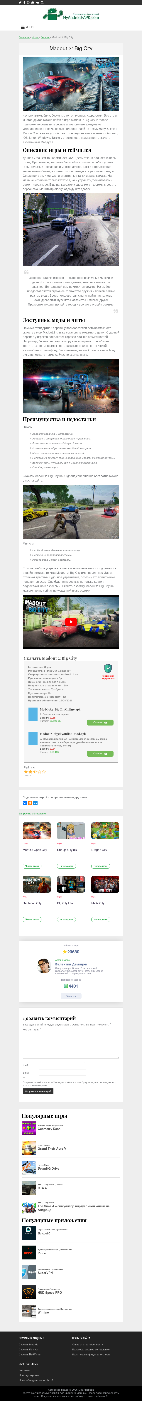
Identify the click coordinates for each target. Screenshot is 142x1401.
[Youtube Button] (32, 2)
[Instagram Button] (28, 2)
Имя (26, 1064)
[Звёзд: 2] (30, 771)
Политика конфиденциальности (91, 1354)
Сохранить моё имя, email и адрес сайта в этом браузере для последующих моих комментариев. (69, 1083)
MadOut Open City (35, 849)
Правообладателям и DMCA (36, 1380)
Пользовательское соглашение (91, 1349)
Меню (29, 27)
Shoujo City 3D (67, 849)
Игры (59, 843)
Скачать (97, 722)
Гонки (25, 843)
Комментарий (32, 1029)
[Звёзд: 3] (35, 771)
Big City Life (65, 903)
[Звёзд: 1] (26, 771)
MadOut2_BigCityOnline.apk (60, 709)
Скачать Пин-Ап (28, 1349)
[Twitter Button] (20, 2)
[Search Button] (42, 2)
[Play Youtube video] (71, 622)
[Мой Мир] (35, 803)
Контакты (24, 1370)
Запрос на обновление (33, 813)
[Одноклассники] (30, 803)
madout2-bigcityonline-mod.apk (63, 734)
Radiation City (32, 903)
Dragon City (99, 849)
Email (27, 1072)
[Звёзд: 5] (44, 771)
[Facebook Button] (24, 2)
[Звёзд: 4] (39, 771)
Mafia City (97, 903)
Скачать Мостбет (29, 1344)
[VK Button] (37, 2)
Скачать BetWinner (30, 1354)
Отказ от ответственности (87, 1344)
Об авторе (71, 995)
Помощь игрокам (29, 1375)
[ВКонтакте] (25, 803)
